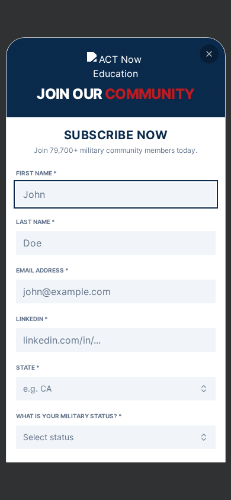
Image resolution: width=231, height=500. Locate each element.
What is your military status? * (69, 415)
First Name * (36, 173)
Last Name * (35, 221)
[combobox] (116, 388)
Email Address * (42, 270)
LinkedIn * (32, 318)
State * (28, 367)
